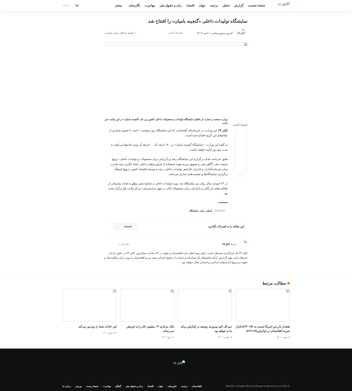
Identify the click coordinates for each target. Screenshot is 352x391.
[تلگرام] (93, 5)
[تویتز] (97, 5)
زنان (134, 183)
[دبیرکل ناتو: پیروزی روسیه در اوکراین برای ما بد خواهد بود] (205, 305)
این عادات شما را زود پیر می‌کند (97, 326)
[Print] (147, 33)
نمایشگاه (194, 210)
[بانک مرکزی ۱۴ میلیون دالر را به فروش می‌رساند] (147, 305)
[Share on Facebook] (164, 33)
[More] (141, 33)
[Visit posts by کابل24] (239, 33)
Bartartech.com (274, 386)
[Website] (115, 244)
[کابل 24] (284, 5)
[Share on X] (159, 33)
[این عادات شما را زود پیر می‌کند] (89, 305)
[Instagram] (105, 244)
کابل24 (226, 244)
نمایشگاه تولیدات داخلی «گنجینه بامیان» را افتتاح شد (197, 21)
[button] (82, 5)
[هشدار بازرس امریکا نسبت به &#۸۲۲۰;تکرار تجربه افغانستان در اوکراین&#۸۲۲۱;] (263, 305)
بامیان (209, 210)
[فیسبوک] (101, 5)
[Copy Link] (153, 33)
